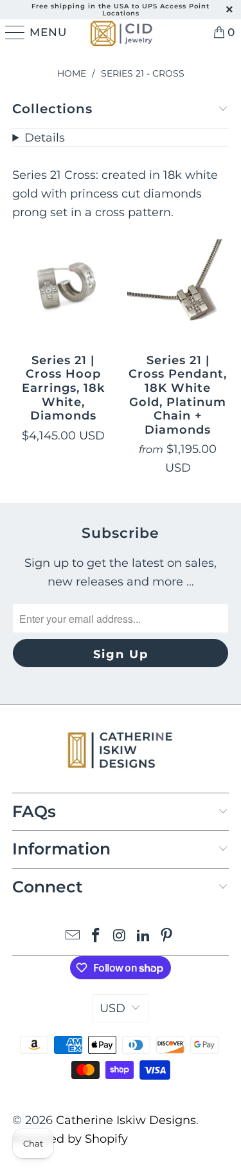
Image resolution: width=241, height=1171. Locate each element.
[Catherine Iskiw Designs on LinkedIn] (143, 936)
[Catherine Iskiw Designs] (120, 32)
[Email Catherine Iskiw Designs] (72, 936)
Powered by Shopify (70, 1139)
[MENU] (13, 32)
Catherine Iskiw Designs (126, 1120)
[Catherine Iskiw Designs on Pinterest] (167, 936)
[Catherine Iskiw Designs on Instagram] (120, 936)
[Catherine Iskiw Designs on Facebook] (96, 936)
